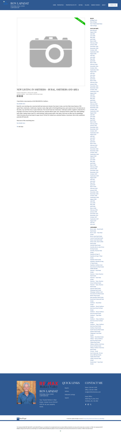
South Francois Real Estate (97, 329)
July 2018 (92, 201)
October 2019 (93, 174)
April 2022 (92, 120)
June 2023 (92, 97)
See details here (21, 103)
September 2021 (94, 132)
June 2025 (92, 57)
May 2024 (92, 77)
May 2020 (92, 161)
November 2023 (94, 88)
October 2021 (93, 131)
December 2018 (94, 192)
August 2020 (93, 156)
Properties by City (71, 5)
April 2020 (92, 163)
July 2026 (92, 34)
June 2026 (92, 35)
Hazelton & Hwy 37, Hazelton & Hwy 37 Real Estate (96, 256)
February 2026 (94, 43)
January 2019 (93, 190)
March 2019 (93, 186)
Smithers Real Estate (95, 328)
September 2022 (94, 111)
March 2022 (93, 122)
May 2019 (92, 183)
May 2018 (92, 204)
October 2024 (93, 68)
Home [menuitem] (54, 5)
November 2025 (94, 48)
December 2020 (94, 149)
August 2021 (93, 134)
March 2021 (93, 143)
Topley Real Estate (95, 356)
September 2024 (94, 70)
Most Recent (93, 30)
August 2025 (93, 53)
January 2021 (93, 147)
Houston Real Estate (95, 288)
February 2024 (94, 82)
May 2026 (92, 37)
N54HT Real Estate (95, 295)
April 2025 (92, 61)
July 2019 (92, 179)
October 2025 (93, 50)
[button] (112, 5)
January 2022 (93, 125)
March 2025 (93, 62)
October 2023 (93, 89)
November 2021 (94, 129)
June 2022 (92, 116)
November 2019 (94, 172)
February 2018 (93, 210)
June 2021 (92, 138)
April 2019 (92, 185)
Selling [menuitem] (87, 5)
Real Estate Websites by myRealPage (97, 418)
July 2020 (92, 158)
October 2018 (93, 195)
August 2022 (93, 113)
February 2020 (94, 167)
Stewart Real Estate (95, 331)
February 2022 (93, 123)
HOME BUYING (94, 268)
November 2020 (94, 150)
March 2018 (93, 208)
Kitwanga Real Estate (95, 290)
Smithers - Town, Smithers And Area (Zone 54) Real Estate (97, 320)
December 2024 (94, 66)
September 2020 (94, 154)
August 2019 (93, 177)
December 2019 (94, 170)
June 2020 (92, 159)
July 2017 (92, 222)
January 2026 (93, 44)
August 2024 (93, 71)
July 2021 (92, 136)
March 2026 (93, 41)
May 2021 (92, 140)
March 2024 (93, 80)
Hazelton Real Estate (95, 259)
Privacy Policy (86, 418)
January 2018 (93, 212)
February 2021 (93, 145)
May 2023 (92, 98)
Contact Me (113, 5)
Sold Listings (93, 25)
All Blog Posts (93, 20)
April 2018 (92, 206)
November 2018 (94, 194)
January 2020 (93, 168)
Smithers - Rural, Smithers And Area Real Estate (32, 94)
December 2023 (94, 86)
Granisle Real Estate (95, 245)
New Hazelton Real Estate (96, 297)
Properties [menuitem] (60, 5)
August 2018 (93, 199)
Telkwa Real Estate (95, 342)
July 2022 (92, 114)
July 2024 (92, 73)
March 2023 (93, 102)
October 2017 (93, 217)
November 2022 (94, 107)
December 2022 (94, 106)
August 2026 (93, 32)
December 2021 (94, 127)
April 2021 (92, 141)
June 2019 (92, 181)
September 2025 (94, 52)
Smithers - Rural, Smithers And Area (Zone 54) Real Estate (97, 308)
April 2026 (92, 39)
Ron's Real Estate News (96, 24)
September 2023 (94, 91)
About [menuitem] (103, 5)
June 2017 (92, 224)
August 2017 (93, 221)
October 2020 (93, 152)
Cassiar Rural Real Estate (96, 238)
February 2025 (93, 64)
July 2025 (92, 55)
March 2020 (93, 165)
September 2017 (94, 219)
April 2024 (92, 79)
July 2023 (92, 95)
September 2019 (94, 176)
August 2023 (93, 93)
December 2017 (94, 213)
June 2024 (92, 75)
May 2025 (92, 59)
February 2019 (93, 188)
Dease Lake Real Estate (96, 240)
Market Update (95, 5)
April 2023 (92, 100)
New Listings (93, 22)
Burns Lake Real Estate (96, 236)
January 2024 (93, 84)
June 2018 (92, 203)
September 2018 (94, 197)
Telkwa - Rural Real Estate (97, 337)
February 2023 (93, 104)
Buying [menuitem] (81, 5)
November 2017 (94, 215)
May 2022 (92, 118)
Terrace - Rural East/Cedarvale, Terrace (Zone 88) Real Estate (96, 353)
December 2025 (94, 46)
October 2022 (93, 109)
